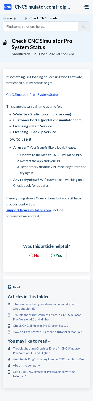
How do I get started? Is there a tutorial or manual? (47, 332)
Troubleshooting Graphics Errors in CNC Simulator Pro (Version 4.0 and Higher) (47, 317)
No (36, 255)
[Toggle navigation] (86, 7)
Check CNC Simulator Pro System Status (40, 325)
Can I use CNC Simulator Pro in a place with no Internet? (44, 374)
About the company (26, 365)
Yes (59, 255)
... (21, 18)
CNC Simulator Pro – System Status (32, 94)
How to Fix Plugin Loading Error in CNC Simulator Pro (48, 359)
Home (7, 18)
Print (16, 287)
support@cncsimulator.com (28, 210)
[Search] (84, 26)
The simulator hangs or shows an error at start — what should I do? (46, 306)
